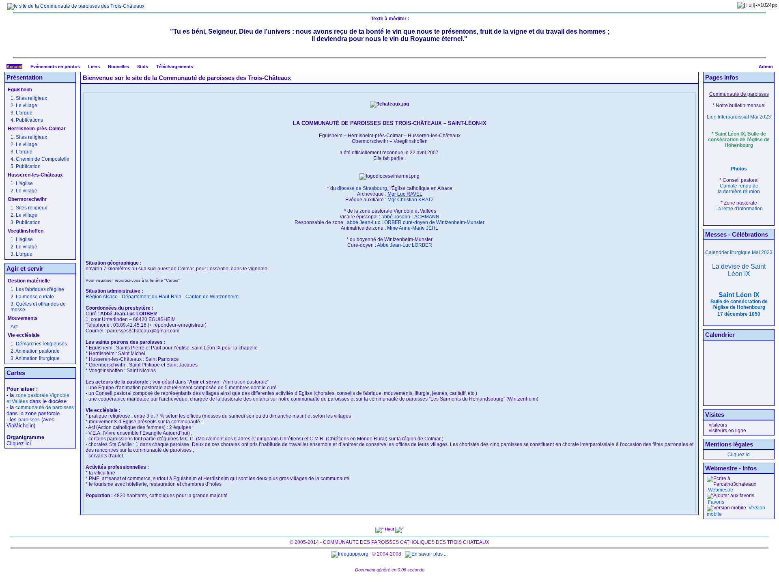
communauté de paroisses (44, 407)
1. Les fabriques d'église (37, 289)
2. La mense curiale (32, 297)
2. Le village (24, 105)
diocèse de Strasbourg (362, 188)
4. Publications (27, 120)
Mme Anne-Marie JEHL (412, 228)
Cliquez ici (739, 454)
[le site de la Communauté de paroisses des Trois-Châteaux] (75, 6)
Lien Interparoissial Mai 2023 (739, 117)
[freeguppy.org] (350, 554)
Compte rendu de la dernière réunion (739, 188)
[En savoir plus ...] (427, 554)
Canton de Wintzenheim (212, 297)
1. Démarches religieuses (39, 344)
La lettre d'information (739, 208)
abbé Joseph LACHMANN (410, 217)
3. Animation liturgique (35, 358)
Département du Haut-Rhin (151, 297)
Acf (14, 327)
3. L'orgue (21, 113)
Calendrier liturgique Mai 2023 (739, 252)
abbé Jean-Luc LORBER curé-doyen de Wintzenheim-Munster (415, 222)
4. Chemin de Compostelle (40, 159)
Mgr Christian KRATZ (410, 200)
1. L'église (22, 183)
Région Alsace (102, 297)
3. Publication (26, 222)
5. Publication (26, 166)
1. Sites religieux (29, 98)
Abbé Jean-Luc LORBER (404, 245)
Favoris (715, 502)
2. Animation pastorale (35, 351)
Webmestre (720, 490)
